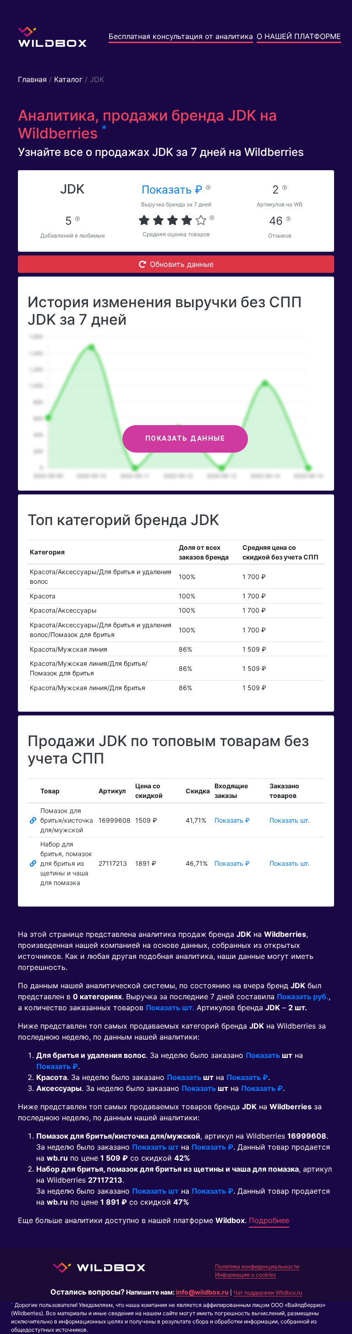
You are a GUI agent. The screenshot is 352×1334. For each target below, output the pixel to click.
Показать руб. (303, 996)
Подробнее (269, 1220)
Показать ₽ (174, 189)
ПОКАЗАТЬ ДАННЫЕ (185, 438)
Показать (263, 1055)
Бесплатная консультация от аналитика (181, 36)
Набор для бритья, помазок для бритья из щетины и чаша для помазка (66, 863)
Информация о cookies (245, 1274)
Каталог (68, 79)
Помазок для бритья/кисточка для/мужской (66, 820)
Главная (32, 79)
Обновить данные (182, 264)
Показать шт (155, 1146)
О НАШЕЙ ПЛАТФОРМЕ (299, 36)
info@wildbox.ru (202, 1292)
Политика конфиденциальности (257, 1266)
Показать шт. (289, 820)
